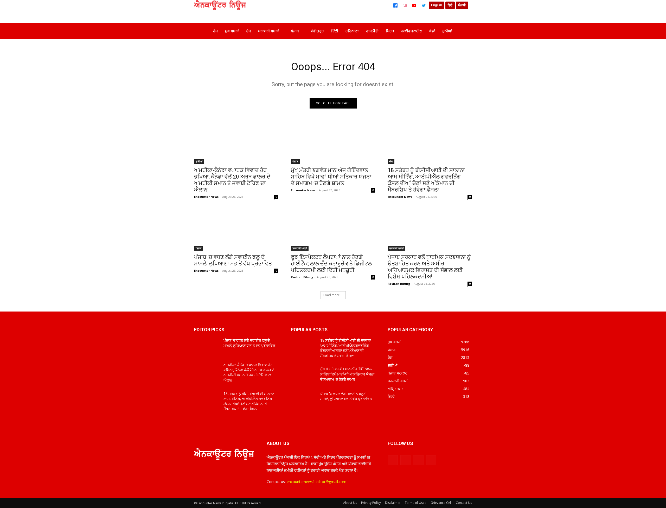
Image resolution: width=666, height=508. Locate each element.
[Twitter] (423, 5)
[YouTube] (414, 5)
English (436, 5)
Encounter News (206, 197)
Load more (331, 295)
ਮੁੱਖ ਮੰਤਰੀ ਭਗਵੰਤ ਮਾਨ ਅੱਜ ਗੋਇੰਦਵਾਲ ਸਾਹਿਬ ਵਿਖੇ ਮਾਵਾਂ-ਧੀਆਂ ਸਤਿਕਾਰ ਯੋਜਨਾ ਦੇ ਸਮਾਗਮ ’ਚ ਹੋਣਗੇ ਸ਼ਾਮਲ (331, 176)
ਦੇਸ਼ (391, 161)
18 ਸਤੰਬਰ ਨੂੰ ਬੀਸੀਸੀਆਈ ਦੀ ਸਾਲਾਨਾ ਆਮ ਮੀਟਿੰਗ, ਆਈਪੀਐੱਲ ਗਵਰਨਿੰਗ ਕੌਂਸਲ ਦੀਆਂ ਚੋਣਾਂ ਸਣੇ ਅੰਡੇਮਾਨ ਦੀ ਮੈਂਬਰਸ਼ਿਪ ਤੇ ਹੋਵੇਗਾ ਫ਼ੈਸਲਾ (426, 180)
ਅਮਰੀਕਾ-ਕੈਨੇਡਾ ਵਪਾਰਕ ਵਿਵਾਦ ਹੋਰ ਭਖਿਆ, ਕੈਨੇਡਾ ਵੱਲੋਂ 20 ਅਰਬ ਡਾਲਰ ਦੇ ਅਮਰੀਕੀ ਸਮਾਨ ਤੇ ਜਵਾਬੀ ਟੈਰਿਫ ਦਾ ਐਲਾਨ (232, 180)
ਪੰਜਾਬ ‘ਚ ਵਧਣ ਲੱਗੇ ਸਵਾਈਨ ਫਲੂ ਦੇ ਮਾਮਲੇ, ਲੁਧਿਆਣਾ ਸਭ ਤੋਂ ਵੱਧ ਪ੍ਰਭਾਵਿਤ (233, 260)
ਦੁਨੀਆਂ (199, 161)
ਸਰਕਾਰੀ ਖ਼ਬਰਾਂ (299, 248)
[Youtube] (431, 460)
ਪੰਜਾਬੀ (462, 5)
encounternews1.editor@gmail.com (316, 481)
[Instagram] (405, 5)
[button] (464, 31)
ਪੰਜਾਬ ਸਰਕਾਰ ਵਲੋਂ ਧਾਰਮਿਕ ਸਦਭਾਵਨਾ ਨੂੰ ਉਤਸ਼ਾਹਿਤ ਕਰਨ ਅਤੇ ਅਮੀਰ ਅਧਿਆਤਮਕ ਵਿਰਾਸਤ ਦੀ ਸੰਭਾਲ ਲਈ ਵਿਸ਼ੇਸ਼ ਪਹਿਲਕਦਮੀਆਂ (429, 267)
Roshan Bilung (302, 277)
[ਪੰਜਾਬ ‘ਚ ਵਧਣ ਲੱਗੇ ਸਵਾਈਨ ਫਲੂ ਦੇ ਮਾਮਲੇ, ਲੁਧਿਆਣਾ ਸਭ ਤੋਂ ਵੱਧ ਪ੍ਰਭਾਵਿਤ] (236, 229)
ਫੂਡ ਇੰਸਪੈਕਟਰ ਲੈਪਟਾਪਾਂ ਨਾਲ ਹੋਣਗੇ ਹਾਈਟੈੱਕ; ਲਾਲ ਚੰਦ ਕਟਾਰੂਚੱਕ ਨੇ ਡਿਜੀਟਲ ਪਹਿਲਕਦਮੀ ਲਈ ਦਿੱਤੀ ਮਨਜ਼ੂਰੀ (331, 263)
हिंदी (450, 5)
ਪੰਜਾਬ (295, 161)
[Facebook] (395, 5)
